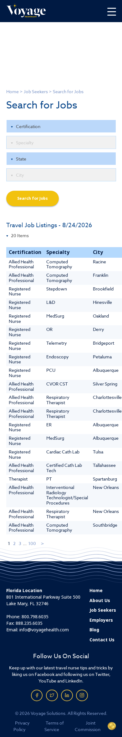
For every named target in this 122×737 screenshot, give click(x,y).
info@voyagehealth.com (44, 630)
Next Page (43, 543)
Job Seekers (36, 91)
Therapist (18, 479)
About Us (99, 600)
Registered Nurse (19, 291)
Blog (94, 630)
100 (32, 543)
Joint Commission (87, 726)
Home (12, 91)
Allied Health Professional (21, 264)
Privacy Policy (21, 726)
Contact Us (101, 640)
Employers (101, 620)
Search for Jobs (32, 198)
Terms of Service (54, 726)
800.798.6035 (35, 617)
